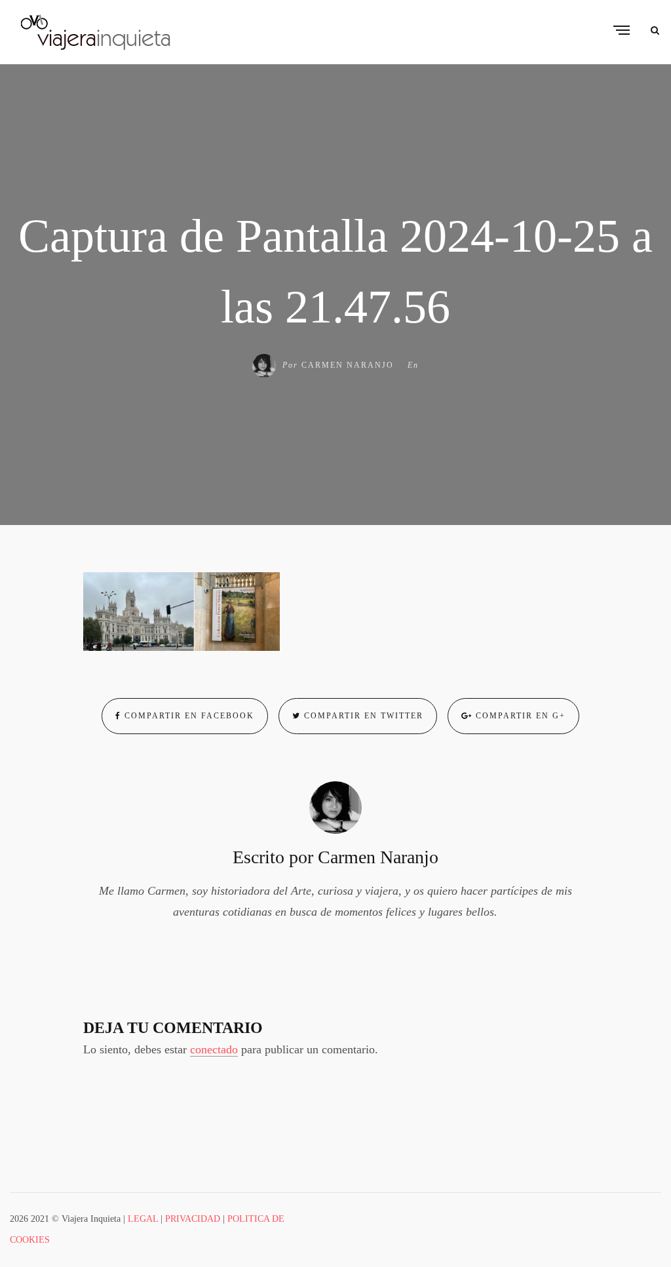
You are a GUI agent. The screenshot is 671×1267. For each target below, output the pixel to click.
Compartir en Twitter (362, 715)
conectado (214, 1049)
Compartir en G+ (519, 715)
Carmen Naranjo (347, 365)
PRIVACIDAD (192, 1219)
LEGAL (143, 1219)
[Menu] (621, 31)
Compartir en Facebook (187, 715)
